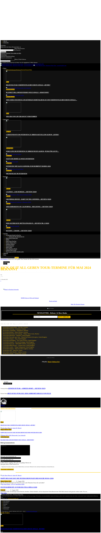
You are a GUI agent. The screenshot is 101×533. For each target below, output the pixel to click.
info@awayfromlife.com (13, 498)
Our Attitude (6, 501)
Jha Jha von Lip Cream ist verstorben (21, 116)
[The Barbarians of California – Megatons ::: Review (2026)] (18, 202)
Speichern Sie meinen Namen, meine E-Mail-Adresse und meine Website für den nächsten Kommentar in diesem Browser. (28, 466)
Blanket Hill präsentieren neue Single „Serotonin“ (27, 92)
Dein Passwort (16, 50)
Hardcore (5, 259)
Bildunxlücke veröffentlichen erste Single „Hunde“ (28, 85)
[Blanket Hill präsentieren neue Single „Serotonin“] (18, 88)
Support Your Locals (11, 250)
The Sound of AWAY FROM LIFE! (15, 252)
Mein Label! (9, 247)
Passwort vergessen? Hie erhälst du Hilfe (11, 53)
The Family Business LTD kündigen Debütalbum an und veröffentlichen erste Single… (41, 100)
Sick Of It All (7, 383)
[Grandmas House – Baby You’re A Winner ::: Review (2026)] (19, 194)
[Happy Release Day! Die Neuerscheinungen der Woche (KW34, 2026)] (11, 428)
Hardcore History (10, 244)
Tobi (2, 531)
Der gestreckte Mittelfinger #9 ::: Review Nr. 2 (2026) (27, 223)
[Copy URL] (19, 284)
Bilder (7, 239)
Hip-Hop (8, 131)
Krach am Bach (53, 301)
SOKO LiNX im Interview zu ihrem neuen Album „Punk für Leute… (32, 151)
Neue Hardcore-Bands (11, 249)
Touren (27, 70)
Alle (7, 70)
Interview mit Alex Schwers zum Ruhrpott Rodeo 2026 (28, 166)
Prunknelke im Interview (16, 173)
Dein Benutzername (20, 48)
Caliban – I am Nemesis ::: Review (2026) (21, 192)
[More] (24, 284)
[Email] (7, 284)
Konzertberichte (10, 245)
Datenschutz (4, 54)
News (4, 68)
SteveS (7, 490)
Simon (2, 276)
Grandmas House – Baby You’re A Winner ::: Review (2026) (28, 199)
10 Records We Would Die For (16, 236)
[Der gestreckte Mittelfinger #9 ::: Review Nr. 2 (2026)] (13, 218)
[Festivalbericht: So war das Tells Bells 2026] (12, 484)
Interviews (6, 119)
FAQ (4, 505)
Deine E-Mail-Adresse (20, 59)
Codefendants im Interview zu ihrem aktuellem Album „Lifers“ (32, 134)
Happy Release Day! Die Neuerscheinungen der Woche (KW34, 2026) (21, 432)
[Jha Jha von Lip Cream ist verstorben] (13, 112)
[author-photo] (4, 404)
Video (30, 70)
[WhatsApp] (11, 284)
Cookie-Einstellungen (31, 511)
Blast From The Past (11, 241)
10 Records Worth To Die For (13, 235)
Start (2, 259)
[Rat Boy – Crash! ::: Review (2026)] (12, 226)
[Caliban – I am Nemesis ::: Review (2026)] (13, 187)
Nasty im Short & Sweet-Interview (20, 159)
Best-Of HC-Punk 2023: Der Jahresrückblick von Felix (29, 393)
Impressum (6, 508)
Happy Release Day (54, 362)
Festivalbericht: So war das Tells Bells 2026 (19, 487)
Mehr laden (4, 493)
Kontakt (5, 504)
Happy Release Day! (11, 242)
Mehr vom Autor (23, 408)
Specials (5, 233)
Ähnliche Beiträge (8, 408)
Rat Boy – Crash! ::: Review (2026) (19, 231)
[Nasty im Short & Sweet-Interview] (13, 154)
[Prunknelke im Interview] (14, 169)
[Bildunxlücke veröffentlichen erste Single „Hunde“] (13, 80)
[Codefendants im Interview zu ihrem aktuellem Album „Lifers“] (13, 130)
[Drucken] (15, 284)
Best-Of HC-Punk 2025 (12, 238)
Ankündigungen (12, 70)
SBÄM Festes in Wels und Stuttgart (30, 298)
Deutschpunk (9, 148)
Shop (4, 255)
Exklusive (18, 70)
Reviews (5, 176)
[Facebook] (3, 284)
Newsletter (5, 42)
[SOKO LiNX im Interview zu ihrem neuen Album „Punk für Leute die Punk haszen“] (13, 146)
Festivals (23, 70)
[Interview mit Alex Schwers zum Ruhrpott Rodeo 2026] (12, 161)
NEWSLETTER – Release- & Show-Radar (52, 313)
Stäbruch (5, 253)
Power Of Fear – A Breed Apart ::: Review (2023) (26, 388)
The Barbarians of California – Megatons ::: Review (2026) (29, 206)
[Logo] (17, 65)
